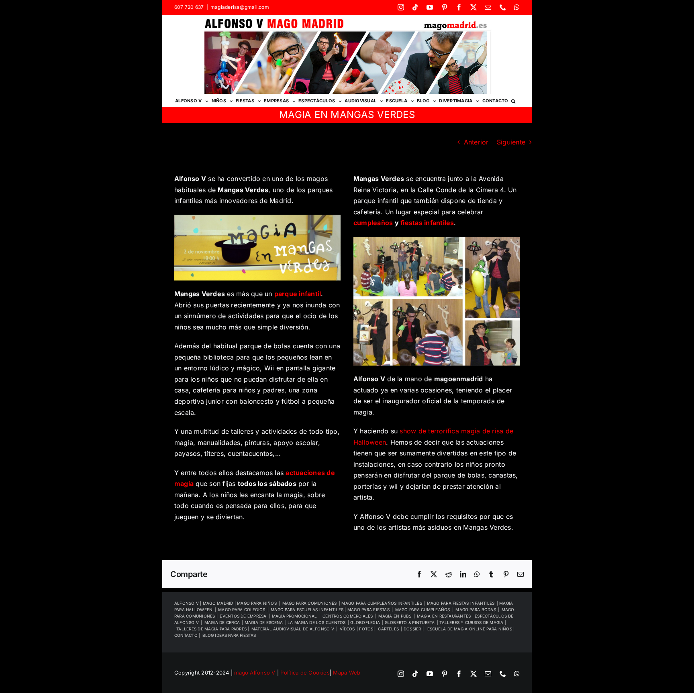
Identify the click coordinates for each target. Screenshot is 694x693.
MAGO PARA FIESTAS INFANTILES (461, 603)
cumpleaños (373, 223)
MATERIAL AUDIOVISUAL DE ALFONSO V (292, 628)
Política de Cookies (305, 672)
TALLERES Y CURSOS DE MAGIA (471, 622)
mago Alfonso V (254, 672)
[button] (513, 100)
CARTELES (388, 628)
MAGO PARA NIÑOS (257, 603)
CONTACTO (186, 635)
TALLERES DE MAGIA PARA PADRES (212, 628)
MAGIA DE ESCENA (264, 622)
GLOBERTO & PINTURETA (410, 622)
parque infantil (297, 294)
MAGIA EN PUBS (394, 616)
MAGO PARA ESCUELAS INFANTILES (308, 609)
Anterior (476, 142)
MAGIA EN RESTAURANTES (444, 616)
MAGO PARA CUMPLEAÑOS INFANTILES (381, 603)
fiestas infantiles (427, 223)
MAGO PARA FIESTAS (368, 609)
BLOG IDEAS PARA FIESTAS (229, 635)
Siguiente (511, 142)
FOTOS (366, 628)
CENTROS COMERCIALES (348, 616)
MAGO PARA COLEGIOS (241, 609)
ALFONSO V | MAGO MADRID (204, 603)
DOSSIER (413, 628)
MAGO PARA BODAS (475, 609)
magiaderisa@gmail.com (239, 7)
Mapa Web (346, 672)
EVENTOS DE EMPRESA (243, 616)
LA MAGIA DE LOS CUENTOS (317, 622)
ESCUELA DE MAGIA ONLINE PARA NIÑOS (470, 628)
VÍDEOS (347, 628)
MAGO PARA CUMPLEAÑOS (422, 609)
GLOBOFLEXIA (365, 622)
